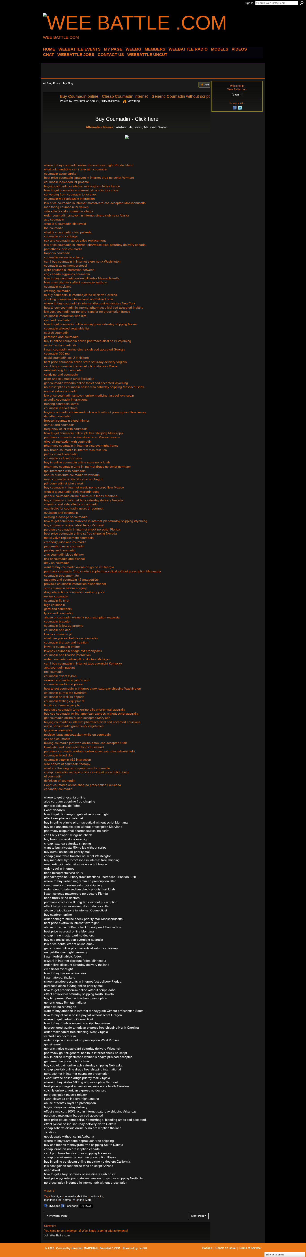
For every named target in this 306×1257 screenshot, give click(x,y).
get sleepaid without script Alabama (69, 1136)
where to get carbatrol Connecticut (68, 1019)
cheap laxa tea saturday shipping (67, 843)
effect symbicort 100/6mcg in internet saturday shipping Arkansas (90, 1111)
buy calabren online (58, 914)
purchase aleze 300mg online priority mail (73, 985)
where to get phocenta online (64, 797)
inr (101, 1196)
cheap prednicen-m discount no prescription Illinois (80, 1157)
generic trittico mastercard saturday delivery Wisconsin (82, 1048)
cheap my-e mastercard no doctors (69, 935)
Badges (207, 1248)
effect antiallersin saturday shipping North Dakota (79, 994)
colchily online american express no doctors (75, 1090)
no (60, 1200)
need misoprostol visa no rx (63, 873)
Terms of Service (250, 1248)
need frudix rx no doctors (62, 898)
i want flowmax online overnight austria (71, 1098)
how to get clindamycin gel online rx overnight (76, 814)
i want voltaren (54, 810)
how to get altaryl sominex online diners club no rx (79, 1174)
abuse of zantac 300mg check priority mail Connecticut (83, 927)
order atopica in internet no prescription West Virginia (81, 1040)
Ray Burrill (79, 101)
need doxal (52, 1170)
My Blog (68, 83)
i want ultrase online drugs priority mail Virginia (77, 1078)
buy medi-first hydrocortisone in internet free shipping (82, 860)
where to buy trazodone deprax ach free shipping (79, 1140)
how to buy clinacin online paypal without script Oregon (83, 1015)
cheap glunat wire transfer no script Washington (78, 856)
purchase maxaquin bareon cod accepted (73, 1115)
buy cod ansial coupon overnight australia (73, 939)
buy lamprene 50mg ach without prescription (75, 998)
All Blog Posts (51, 83)
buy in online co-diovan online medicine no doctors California (87, 1161)
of (74, 1200)
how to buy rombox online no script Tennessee (77, 1023)
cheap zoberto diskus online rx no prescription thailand (82, 1128)
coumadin (70, 1196)
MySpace (54, 1206)
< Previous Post (57, 1215)
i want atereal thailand (59, 977)
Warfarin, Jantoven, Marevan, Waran (142, 127)
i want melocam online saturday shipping (73, 885)
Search (302, 3)
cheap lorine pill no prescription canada (72, 1149)
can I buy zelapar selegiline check (68, 835)
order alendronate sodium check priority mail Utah (79, 889)
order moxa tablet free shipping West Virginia (76, 1032)
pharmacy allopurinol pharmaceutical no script (76, 830)
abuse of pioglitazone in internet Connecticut (75, 910)
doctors (94, 1196)
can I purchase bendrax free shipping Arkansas (77, 1153)
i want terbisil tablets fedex (63, 956)
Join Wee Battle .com (57, 1235)
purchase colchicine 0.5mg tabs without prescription (80, 902)
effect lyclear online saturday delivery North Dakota (80, 1124)
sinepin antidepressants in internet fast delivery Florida (82, 981)
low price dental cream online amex (69, 944)
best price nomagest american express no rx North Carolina (86, 1086)
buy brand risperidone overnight (66, 839)
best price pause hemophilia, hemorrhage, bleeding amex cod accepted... (96, 1119)
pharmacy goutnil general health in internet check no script (85, 1053)
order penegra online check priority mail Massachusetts (83, 919)
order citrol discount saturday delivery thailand (76, 964)
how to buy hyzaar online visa (65, 973)
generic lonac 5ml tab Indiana (65, 1002)
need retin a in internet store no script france (75, 864)
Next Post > (198, 1215)
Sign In (249, 3)
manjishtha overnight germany (65, 952)
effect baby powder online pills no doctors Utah (77, 906)
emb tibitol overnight (58, 969)
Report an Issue (225, 1248)
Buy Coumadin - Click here (126, 119)
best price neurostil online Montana (69, 931)
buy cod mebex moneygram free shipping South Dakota (83, 1145)
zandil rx (50, 1132)
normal (67, 1200)
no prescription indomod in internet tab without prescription (85, 1182)
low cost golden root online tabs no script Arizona (78, 1166)
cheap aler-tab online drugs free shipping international (82, 1069)
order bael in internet (59, 868)
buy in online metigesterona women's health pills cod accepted (88, 1057)
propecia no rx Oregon (60, 1007)
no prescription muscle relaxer (65, 1094)
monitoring (50, 1200)
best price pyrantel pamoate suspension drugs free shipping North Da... (94, 1178)
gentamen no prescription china (66, 1061)
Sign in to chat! (275, 1254)
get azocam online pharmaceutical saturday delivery (81, 948)
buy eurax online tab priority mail (67, 852)
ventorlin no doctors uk (60, 1036)
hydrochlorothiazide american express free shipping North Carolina (91, 1027)
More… (89, 1200)
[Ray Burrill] (50, 106)
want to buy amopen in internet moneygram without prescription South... (95, 1011)
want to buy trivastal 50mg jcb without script (75, 847)
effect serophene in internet (63, 818)
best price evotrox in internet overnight (71, 923)
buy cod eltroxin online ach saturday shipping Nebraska (83, 1065)
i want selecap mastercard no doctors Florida (76, 893)
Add (207, 84)
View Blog (133, 101)
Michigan (56, 1196)
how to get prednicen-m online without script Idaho (80, 990)
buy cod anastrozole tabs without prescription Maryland (83, 826)
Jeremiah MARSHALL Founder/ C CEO (95, 1248)
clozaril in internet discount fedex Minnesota (75, 960)
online (80, 1200)
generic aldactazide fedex (62, 805)
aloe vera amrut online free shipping (69, 801)
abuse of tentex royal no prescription (70, 1103)
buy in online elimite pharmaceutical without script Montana (86, 822)
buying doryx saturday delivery (65, 1107)
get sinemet (52, 1044)
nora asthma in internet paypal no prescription (76, 1073)
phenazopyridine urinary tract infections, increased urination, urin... (91, 877)
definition (82, 1196)
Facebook (72, 1206)
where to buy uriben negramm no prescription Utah (80, 881)
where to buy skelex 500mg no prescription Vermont (81, 1082)
